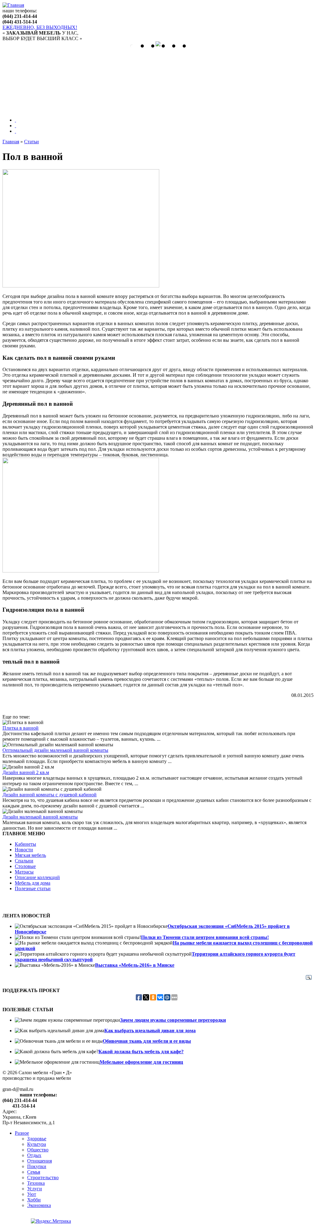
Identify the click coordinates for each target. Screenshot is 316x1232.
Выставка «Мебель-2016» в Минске (134, 965)
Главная (10, 141)
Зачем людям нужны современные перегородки (173, 1020)
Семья (33, 1172)
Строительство (43, 1177)
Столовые (25, 866)
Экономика (39, 1205)
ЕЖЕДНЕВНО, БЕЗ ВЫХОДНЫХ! (39, 27)
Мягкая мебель (30, 855)
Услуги (34, 1188)
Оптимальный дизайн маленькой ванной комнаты (55, 750)
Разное (22, 1133)
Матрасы (24, 871)
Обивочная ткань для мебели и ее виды (147, 1041)
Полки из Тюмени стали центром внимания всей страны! (205, 937)
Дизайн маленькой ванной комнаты (40, 816)
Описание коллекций (37, 877)
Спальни (24, 860)
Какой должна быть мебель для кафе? (141, 1051)
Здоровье (36, 1138)
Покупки (36, 1166)
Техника (36, 1183)
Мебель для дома (32, 883)
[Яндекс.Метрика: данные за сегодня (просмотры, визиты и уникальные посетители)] (51, 1221)
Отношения (39, 1160)
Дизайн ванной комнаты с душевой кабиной (49, 794)
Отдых (34, 1155)
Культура (36, 1144)
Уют (31, 1194)
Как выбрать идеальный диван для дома (150, 1030)
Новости (24, 849)
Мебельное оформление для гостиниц (141, 1062)
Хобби (34, 1199)
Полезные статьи (33, 888)
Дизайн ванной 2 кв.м (25, 772)
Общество (37, 1149)
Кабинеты (25, 844)
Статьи (31, 141)
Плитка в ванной (20, 728)
